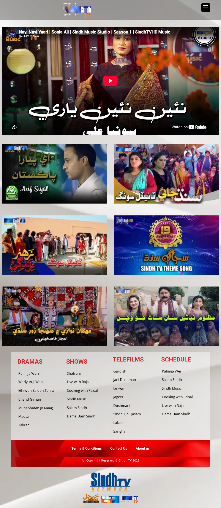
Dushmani (121, 405)
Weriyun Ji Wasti (31, 381)
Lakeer (118, 422)
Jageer (118, 397)
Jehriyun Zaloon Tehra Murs (36, 390)
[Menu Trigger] (205, 7)
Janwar (118, 388)
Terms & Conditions (86, 448)
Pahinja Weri (28, 373)
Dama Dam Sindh (81, 416)
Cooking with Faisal (82, 390)
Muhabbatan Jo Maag (35, 408)
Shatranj (74, 373)
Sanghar (120, 431)
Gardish (119, 371)
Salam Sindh (77, 407)
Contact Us (118, 448)
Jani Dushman (124, 379)
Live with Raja (78, 381)
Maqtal (24, 416)
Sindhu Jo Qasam (127, 414)
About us (143, 448)
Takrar (23, 425)
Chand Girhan (29, 399)
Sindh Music (77, 399)
